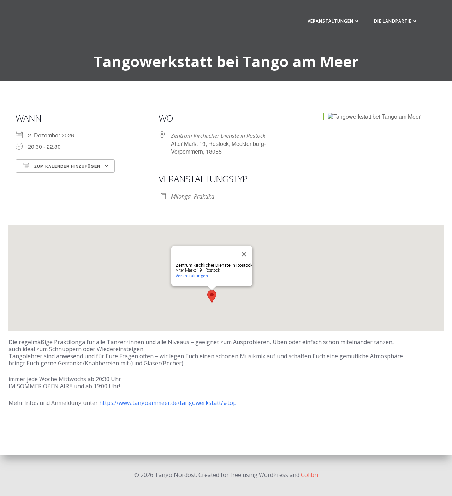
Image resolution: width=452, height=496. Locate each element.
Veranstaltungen (330, 21)
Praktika (204, 196)
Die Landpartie (392, 21)
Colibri (309, 475)
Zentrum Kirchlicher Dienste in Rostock (218, 136)
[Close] (244, 254)
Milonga (181, 196)
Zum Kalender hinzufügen (66, 166)
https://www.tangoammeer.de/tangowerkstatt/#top (168, 403)
